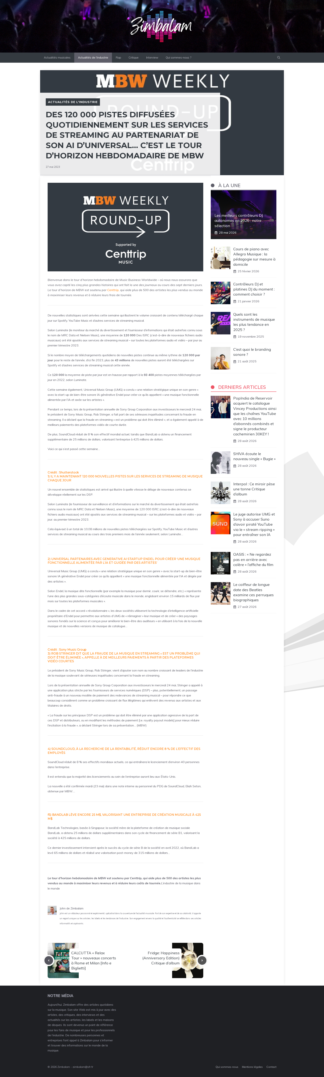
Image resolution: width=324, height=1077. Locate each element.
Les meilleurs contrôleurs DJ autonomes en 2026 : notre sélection (238, 220)
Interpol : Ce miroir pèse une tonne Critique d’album (254, 489)
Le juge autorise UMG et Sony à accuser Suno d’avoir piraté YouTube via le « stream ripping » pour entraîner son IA (254, 524)
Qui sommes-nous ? (178, 57)
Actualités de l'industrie (73, 102)
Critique (134, 57)
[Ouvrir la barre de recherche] (279, 58)
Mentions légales (252, 1067)
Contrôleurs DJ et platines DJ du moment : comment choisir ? (254, 289)
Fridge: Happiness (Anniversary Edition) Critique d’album (161, 958)
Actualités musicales (57, 57)
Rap (118, 57)
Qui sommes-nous (227, 1067)
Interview (152, 57)
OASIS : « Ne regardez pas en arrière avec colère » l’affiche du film (253, 559)
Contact (271, 1067)
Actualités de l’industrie (93, 57)
